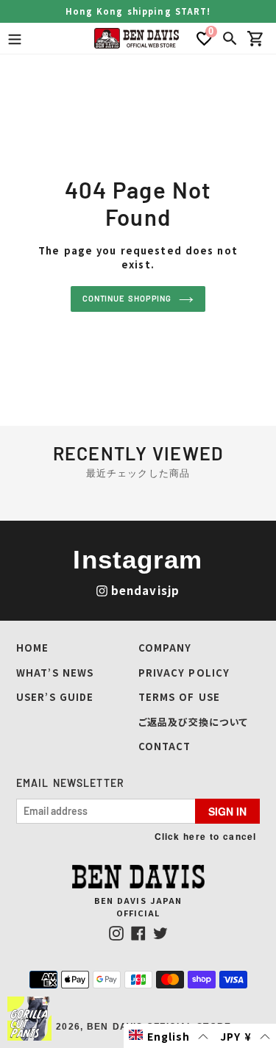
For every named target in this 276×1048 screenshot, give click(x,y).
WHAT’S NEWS (54, 673)
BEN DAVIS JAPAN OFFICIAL (138, 906)
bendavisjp (145, 590)
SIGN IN (227, 811)
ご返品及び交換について (193, 722)
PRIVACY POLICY (184, 673)
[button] (169, 1036)
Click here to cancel (205, 836)
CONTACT (164, 746)
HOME (32, 648)
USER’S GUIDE (54, 697)
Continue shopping (126, 298)
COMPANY (165, 648)
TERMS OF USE (179, 697)
